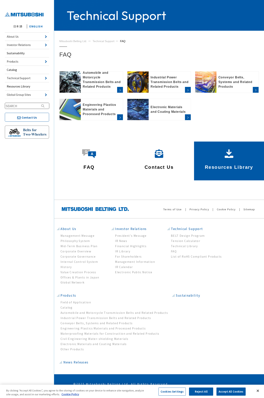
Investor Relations (131, 228)
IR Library (122, 251)
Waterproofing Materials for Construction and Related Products (109, 333)
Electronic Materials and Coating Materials (93, 344)
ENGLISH (36, 26)
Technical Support (187, 228)
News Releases (76, 362)
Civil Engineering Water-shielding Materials (94, 339)
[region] (132, 391)
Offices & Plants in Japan (79, 277)
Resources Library (18, 86)
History (66, 267)
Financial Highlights (130, 246)
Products (68, 295)
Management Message (77, 236)
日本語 (17, 26)
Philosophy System (75, 241)
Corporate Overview (75, 251)
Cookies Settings (172, 391)
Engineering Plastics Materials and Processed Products (103, 328)
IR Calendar (124, 267)
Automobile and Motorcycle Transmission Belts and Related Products (114, 313)
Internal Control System (79, 262)
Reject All (201, 391)
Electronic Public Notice (133, 272)
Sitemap (249, 209)
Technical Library (184, 246)
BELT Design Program (188, 236)
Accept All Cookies (231, 391)
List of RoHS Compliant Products (196, 256)
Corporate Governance (78, 256)
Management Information (135, 262)
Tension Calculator (185, 241)
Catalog (12, 70)
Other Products (72, 349)
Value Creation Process (78, 272)
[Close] (258, 391)
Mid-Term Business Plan (79, 246)
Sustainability (16, 53)
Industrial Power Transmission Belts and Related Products (105, 318)
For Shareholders (128, 256)
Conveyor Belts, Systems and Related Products (96, 323)
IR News (121, 241)
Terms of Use (172, 209)
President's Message (131, 236)
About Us (68, 228)
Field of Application (75, 302)
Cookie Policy (226, 209)
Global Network (72, 282)
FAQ (174, 251)
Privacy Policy (199, 209)
